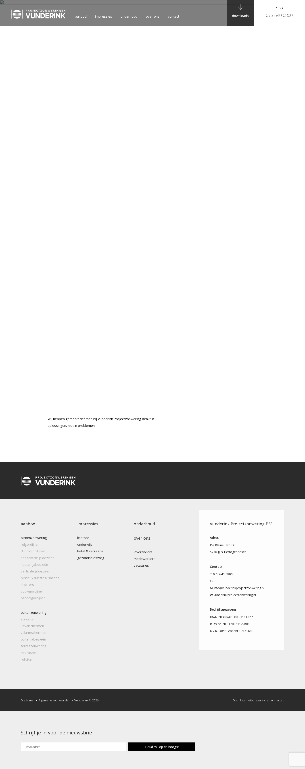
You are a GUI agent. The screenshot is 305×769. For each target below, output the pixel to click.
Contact (173, 16)
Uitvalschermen (32, 626)
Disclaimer (28, 700)
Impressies (103, 16)
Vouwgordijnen (32, 591)
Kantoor (83, 537)
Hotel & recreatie (90, 551)
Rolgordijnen (30, 544)
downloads (240, 15)
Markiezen (29, 652)
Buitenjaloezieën (33, 639)
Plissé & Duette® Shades (40, 578)
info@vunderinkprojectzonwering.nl (239, 588)
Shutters (27, 584)
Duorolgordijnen (33, 551)
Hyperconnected (272, 700)
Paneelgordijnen (33, 598)
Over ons (152, 16)
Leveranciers (143, 552)
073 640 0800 (279, 15)
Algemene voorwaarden (54, 700)
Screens (27, 619)
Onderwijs (84, 544)
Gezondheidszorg (90, 558)
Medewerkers (144, 558)
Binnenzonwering (34, 537)
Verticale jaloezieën (35, 571)
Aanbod (81, 16)
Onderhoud (129, 16)
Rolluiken (27, 659)
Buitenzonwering (33, 612)
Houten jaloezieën (34, 564)
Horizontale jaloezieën (37, 558)
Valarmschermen (33, 632)
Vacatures (141, 565)
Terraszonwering (33, 646)
